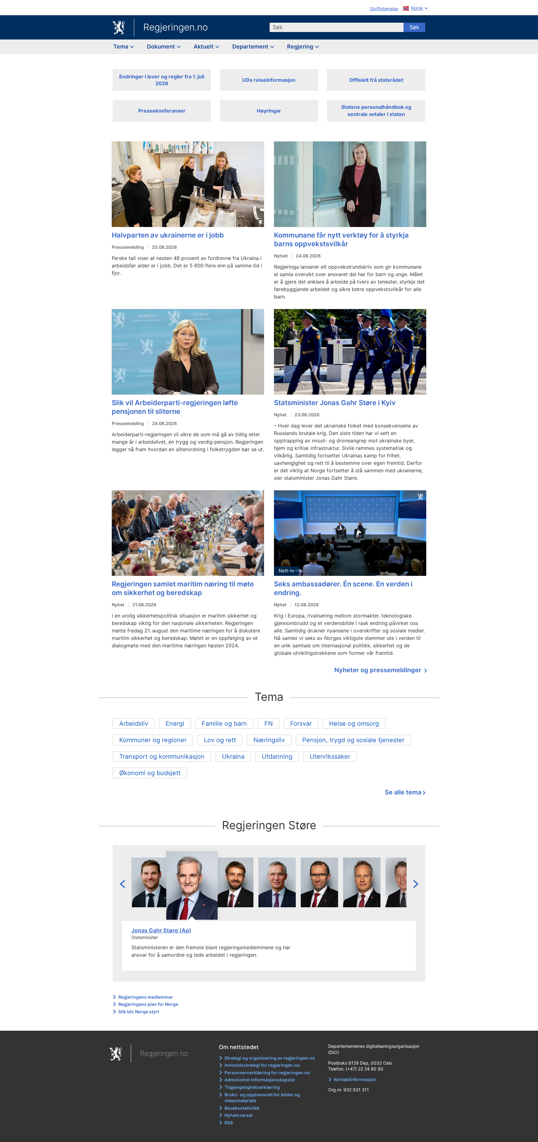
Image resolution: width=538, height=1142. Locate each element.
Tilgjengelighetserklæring (252, 1087)
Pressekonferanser (162, 111)
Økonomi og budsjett (150, 773)
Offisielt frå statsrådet (376, 80)
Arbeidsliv (133, 723)
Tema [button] (121, 46)
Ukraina (233, 756)
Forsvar (301, 723)
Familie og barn (224, 723)
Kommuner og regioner (152, 740)
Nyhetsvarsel (238, 1115)
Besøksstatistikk (242, 1108)
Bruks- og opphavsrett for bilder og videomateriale (262, 1097)
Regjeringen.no (175, 27)
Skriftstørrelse (384, 8)
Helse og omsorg (354, 723)
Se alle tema (403, 792)
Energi (175, 723)
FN (268, 723)
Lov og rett (220, 740)
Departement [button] (251, 46)
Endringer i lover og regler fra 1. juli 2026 (161, 79)
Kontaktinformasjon (355, 1079)
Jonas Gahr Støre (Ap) (161, 930)
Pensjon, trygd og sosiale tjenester (353, 740)
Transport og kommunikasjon (162, 756)
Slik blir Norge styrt (138, 1011)
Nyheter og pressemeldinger (378, 670)
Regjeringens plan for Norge (148, 1004)
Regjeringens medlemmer (145, 997)
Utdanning (277, 756)
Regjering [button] (300, 46)
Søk (414, 27)
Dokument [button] (161, 46)
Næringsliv (269, 740)
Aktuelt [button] (204, 46)
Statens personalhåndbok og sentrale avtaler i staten (376, 110)
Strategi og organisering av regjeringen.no (269, 1058)
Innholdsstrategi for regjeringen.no (262, 1065)
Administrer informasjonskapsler (259, 1079)
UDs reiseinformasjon (268, 80)
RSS (228, 1122)
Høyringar (269, 111)
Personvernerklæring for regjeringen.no (267, 1072)
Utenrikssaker (330, 756)
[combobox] (337, 27)
